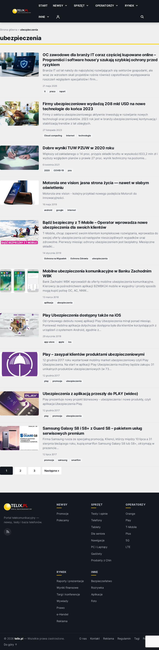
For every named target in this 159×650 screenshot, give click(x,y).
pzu (70, 170)
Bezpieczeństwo (101, 581)
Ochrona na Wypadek (55, 258)
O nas (83, 638)
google (60, 210)
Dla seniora (98, 533)
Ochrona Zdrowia (79, 258)
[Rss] (7, 532)
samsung (62, 460)
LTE (128, 547)
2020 (47, 170)
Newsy (58, 5)
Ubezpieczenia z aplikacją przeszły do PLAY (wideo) (90, 393)
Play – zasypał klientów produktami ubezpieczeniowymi (93, 354)
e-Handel (62, 614)
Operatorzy (104, 5)
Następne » (51, 470)
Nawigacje (98, 540)
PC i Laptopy (99, 547)
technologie (85, 135)
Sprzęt (79, 5)
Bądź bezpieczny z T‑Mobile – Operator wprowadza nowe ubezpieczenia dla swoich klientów (95, 225)
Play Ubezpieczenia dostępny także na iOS (82, 315)
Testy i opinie (99, 513)
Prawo (61, 607)
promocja (57, 381)
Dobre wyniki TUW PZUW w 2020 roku (78, 148)
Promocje (62, 513)
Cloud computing (53, 135)
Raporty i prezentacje (70, 581)
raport (62, 91)
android (48, 210)
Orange (130, 513)
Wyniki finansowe (67, 587)
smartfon (76, 460)
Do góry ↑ (10, 644)
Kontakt (95, 638)
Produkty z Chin (101, 560)
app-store (49, 342)
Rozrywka (97, 587)
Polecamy (63, 520)
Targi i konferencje (68, 594)
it (45, 91)
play (46, 381)
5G (127, 540)
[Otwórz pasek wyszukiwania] (142, 16)
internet (70, 135)
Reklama (62, 621)
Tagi (137, 638)
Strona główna (8, 29)
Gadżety (96, 553)
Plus (128, 533)
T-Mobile (131, 527)
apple (61, 342)
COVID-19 (59, 170)
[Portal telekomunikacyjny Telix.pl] (18, 507)
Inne (42, 16)
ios (69, 342)
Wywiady (62, 601)
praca (52, 91)
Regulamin (124, 638)
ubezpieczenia (99, 258)
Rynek (129, 5)
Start (43, 5)
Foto (94, 601)
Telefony (96, 520)
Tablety (96, 527)
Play (128, 520)
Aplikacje (97, 594)
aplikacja (48, 302)
